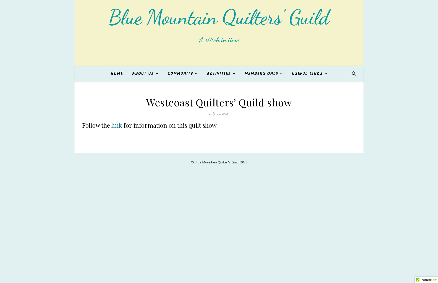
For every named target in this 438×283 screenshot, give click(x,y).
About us (143, 74)
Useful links (307, 74)
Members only (261, 74)
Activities (219, 74)
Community (180, 74)
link (116, 125)
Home (117, 74)
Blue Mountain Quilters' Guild (219, 17)
